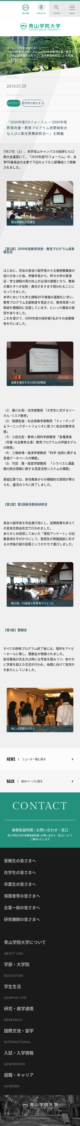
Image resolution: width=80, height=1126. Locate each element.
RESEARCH (13, 1019)
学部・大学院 (16, 964)
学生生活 (12, 986)
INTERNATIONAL (17, 1041)
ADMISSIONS (14, 1064)
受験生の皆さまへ (20, 861)
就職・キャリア (19, 1075)
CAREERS (12, 1086)
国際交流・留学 (19, 1031)
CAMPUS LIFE (15, 997)
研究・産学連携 (19, 1008)
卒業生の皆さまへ (20, 884)
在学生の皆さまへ (33, 103)
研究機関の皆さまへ (22, 919)
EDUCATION (13, 975)
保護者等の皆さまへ (22, 896)
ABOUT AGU (14, 953)
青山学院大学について (25, 942)
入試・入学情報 (19, 1053)
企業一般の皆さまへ (22, 908)
